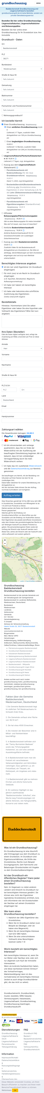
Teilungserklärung (9, 1047)
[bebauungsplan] (24, 218)
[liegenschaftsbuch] (17, 167)
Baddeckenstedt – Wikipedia (19, 664)
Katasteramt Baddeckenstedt (19, 653)
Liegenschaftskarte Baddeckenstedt (22, 659)
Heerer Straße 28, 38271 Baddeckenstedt (19, 626)
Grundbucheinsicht (32, 1049)
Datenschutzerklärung (20, 468)
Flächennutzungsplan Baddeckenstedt (23, 648)
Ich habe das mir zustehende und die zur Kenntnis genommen (23, 468)
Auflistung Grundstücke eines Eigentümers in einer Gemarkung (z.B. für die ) (24, 189)
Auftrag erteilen (12, 495)
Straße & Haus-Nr (9, 75)
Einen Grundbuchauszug (20, 124)
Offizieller (20, 216)
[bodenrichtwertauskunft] (23, 230)
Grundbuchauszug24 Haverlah (20, 670)
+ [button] (5, 540)
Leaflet (22, 581)
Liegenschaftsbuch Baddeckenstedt (22, 662)
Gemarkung (7, 85)
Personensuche (8, 1044)
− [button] (5, 543)
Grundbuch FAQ (30, 1033)
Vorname (5, 354)
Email (4, 406)
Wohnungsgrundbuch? (13, 115)
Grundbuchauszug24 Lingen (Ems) (21, 667)
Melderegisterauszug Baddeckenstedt (23, 656)
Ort (3, 44)
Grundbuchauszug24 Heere (19, 672)
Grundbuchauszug (9, 1033)
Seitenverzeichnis (9, 1071)
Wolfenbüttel (8, 612)
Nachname (6, 365)
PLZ (3, 54)
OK (15, 1090)
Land (4, 396)
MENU (38, 3)
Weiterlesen (7, 1090)
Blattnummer (7, 95)
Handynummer (8, 416)
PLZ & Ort (6, 385)
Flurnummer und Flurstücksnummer (17, 106)
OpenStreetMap (30, 581)
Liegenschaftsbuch (10, 1041)
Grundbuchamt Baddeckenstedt (20, 651)
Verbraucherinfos (31, 1047)
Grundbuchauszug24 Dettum (19, 675)
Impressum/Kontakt (10, 1057)
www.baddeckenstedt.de (13, 631)
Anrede (5, 344)
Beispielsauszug (31, 124)
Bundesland (7, 64)
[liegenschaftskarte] (15, 158)
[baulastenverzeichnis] (11, 244)
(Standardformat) (23, 204)
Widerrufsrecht (35, 466)
